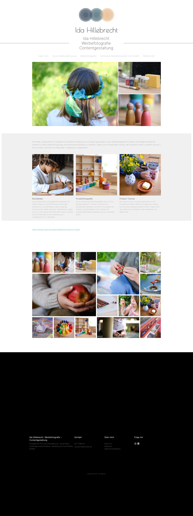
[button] (75, 94)
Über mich (108, 444)
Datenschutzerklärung (112, 449)
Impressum (108, 446)
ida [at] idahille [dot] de (83, 447)
